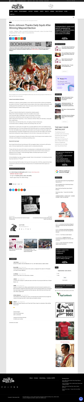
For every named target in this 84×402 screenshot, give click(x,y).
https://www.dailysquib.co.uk (23, 226)
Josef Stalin (14, 35)
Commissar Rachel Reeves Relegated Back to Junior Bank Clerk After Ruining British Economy (64, 225)
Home (10, 20)
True (58, 273)
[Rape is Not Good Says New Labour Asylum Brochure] (16, 243)
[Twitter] (74, 1)
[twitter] (30, 228)
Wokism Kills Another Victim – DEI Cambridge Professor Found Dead (68, 98)
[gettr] (23, 228)
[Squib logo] (19, 6)
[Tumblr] (24, 38)
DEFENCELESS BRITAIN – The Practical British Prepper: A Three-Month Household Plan (30, 250)
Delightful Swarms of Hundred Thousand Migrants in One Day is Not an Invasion (64, 239)
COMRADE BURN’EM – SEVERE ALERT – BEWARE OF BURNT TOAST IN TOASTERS (65, 197)
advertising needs (35, 172)
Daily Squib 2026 (16, 397)
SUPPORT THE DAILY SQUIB (16, 173)
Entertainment (41, 247)
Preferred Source (35, 49)
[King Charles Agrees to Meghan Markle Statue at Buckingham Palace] (58, 117)
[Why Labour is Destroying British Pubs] (58, 111)
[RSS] (14, 387)
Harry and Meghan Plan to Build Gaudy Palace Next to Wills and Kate (68, 54)
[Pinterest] (72, 1)
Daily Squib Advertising (64, 342)
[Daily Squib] (10, 35)
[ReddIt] (21, 38)
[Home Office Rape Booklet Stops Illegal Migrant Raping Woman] (58, 49)
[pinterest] (25, 228)
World (13, 20)
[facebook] (19, 228)
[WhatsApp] (19, 38)
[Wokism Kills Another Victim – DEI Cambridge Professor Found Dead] (58, 99)
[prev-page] (10, 254)
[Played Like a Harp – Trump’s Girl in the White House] (58, 67)
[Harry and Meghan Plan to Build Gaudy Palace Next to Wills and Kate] (58, 55)
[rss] (28, 228)
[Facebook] (67, 1)
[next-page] (12, 254)
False (58, 275)
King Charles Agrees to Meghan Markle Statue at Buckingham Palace (68, 116)
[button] (73, 17)
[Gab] (69, 1)
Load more (64, 71)
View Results (64, 280)
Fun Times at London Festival (43, 249)
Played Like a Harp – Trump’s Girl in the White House (64, 193)
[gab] (21, 228)
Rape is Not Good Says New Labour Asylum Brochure (64, 189)
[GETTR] (70, 1)
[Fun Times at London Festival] (45, 243)
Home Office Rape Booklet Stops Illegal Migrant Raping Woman (65, 181)
